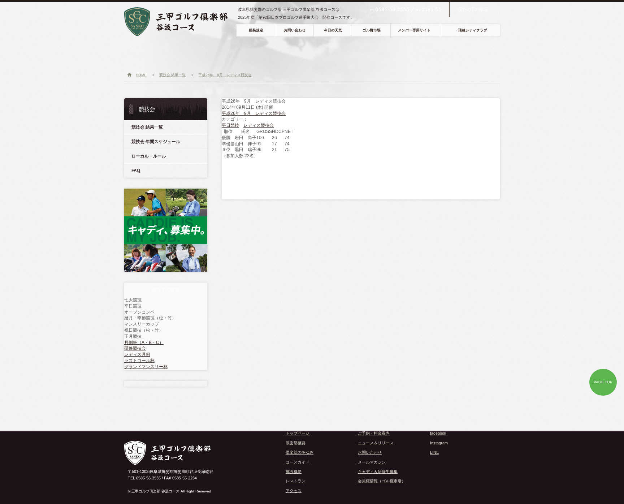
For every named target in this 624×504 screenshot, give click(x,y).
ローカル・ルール (148, 156)
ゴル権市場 (372, 30)
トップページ (297, 433)
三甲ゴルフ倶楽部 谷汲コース (181, 21)
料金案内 (452, 53)
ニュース (143, 53)
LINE (434, 452)
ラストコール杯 (139, 360)
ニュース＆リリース (376, 443)
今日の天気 (333, 30)
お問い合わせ (295, 30)
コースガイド (270, 53)
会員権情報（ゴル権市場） (382, 481)
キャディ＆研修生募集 (378, 471)
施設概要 (294, 471)
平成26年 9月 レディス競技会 (254, 113)
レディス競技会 (258, 125)
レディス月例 (137, 354)
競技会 (417, 53)
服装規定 (256, 30)
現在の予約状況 (473, 9)
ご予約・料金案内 (374, 433)
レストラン (345, 53)
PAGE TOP (603, 382)
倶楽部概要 (184, 53)
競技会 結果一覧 (147, 127)
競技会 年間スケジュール (155, 141)
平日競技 (230, 125)
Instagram (439, 443)
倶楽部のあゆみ (299, 452)
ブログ (485, 53)
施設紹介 (309, 53)
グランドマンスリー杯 (146, 366)
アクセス (382, 53)
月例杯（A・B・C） (144, 342)
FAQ (135, 170)
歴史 (226, 53)
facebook (438, 433)
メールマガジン (372, 462)
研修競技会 (135, 348)
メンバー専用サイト (414, 30)
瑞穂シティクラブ (472, 30)
